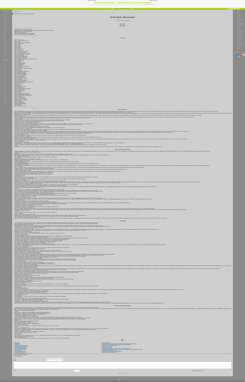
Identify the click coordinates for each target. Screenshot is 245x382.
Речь (238, 46)
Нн (5, 32)
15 (127, 20)
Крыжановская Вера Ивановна (21, 348)
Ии (5, 25)
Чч (5, 48)
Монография (240, 31)
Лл (5, 29)
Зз (5, 23)
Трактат (239, 32)
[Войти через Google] (244, 55)
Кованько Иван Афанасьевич (20, 352)
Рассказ (239, 12)
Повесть (239, 16)
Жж (5, 22)
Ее (5, 20)
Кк (5, 28)
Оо (5, 34)
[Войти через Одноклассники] (239, 57)
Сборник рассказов (241, 23)
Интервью (239, 42)
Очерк (239, 48)
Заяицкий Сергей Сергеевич (20, 347)
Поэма (239, 14)
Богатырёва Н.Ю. (18, 350)
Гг (5, 17)
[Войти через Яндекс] (241, 54)
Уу (5, 42)
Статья (239, 22)
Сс (5, 87)
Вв (5, 16)
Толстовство (17, 343)
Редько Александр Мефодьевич (21, 345)
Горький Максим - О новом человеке (109, 352)
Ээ (5, 52)
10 (122, 20)
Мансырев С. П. (18, 344)
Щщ (5, 51)
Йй (5, 26)
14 (126, 20)
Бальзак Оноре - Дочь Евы (107, 347)
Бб (5, 14)
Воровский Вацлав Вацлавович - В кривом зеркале (112, 351)
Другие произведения (105, 342)
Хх (5, 45)
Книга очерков (240, 45)
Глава (239, 26)
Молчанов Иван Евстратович (20, 349)
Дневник (239, 35)
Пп (5, 35)
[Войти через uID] (235, 54)
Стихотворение (240, 19)
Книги (18, 11)
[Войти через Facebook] (239, 54)
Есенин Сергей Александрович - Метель (110, 345)
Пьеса (239, 28)
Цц (5, 46)
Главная (116, 8)
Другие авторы (16, 342)
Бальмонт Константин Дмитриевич (21, 346)
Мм (5, 31)
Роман (239, 17)
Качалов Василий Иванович (20, 351)
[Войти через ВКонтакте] (237, 54)
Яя (5, 55)
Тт (5, 40)
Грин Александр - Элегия (107, 346)
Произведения (122, 8)
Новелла (239, 37)
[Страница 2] (122, 340)
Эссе (238, 20)
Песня (239, 40)
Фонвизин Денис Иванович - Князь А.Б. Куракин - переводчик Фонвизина (116, 348)
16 (129, 20)
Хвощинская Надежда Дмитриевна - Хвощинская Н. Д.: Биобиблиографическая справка (119, 343)
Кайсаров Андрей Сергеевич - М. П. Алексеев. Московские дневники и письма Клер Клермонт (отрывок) (122, 349)
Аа (5, 12)
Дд (5, 19)
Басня (239, 29)
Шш (5, 49)
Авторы (128, 8)
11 (123, 20)
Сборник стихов (241, 25)
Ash (25, 353)
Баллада (239, 43)
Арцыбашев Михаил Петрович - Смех (109, 350)
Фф (5, 43)
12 (124, 20)
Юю (5, 54)
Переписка (239, 34)
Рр (5, 37)
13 (125, 20)
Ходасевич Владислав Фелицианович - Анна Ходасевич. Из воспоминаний (116, 344)
